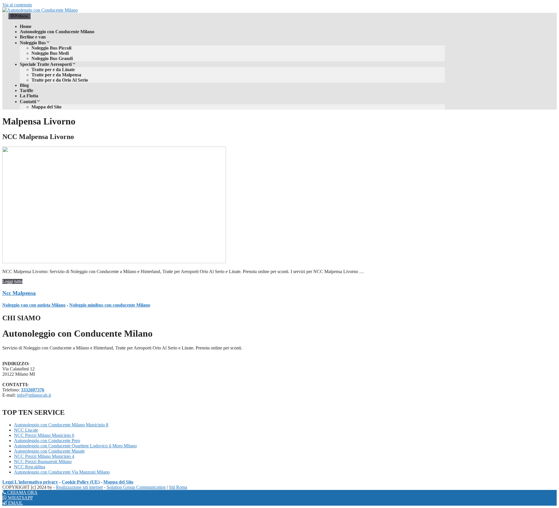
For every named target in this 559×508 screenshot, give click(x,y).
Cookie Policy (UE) (81, 481)
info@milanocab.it (34, 395)
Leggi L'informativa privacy (30, 481)
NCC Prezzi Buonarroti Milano (43, 461)
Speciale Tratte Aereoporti (46, 64)
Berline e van (33, 36)
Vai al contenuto (17, 4)
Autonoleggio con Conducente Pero (47, 440)
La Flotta (29, 95)
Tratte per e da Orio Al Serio (59, 80)
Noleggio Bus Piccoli (51, 47)
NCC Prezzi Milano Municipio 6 (44, 435)
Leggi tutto (12, 281)
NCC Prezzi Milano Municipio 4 (44, 456)
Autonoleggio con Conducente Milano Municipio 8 (61, 424)
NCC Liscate (26, 430)
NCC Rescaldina (29, 466)
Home (25, 26)
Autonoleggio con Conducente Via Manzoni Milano (62, 472)
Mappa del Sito (46, 106)
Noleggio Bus (33, 42)
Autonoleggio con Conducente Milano (57, 31)
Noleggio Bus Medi (50, 53)
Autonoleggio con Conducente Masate (49, 451)
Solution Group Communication (136, 487)
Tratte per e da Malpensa (56, 74)
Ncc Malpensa (19, 293)
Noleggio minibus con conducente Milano (109, 305)
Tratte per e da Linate (53, 69)
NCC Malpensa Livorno (38, 136)
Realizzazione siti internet (79, 487)
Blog (24, 85)
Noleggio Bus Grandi (52, 58)
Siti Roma (178, 487)
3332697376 (32, 389)
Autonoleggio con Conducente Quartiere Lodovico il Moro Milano (75, 445)
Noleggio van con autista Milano (34, 305)
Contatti (28, 101)
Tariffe (26, 90)
